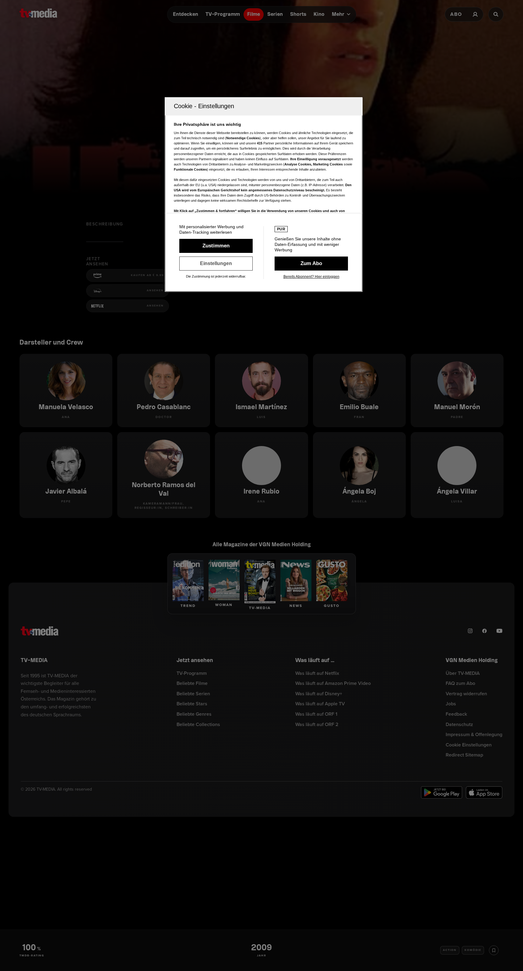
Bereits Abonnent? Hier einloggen (311, 277)
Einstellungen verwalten (216, 264)
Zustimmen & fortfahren (216, 246)
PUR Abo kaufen (311, 264)
